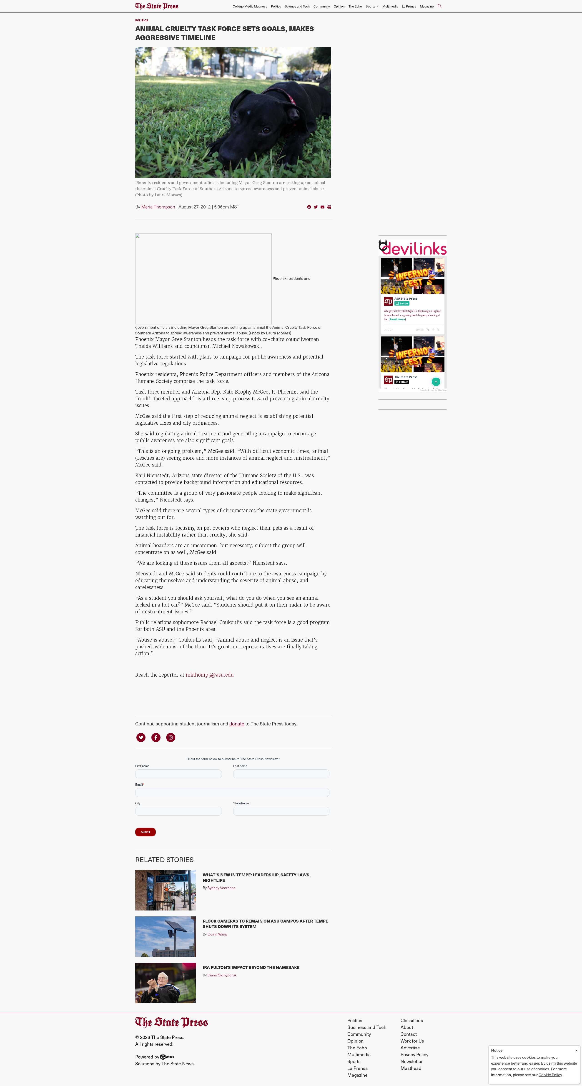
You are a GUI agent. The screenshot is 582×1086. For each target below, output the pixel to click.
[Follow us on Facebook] (156, 737)
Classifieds (412, 1020)
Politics (276, 6)
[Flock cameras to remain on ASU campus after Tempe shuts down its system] (165, 936)
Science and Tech (297, 6)
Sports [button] (371, 6)
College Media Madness (250, 6)
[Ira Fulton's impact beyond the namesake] (165, 983)
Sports (354, 1061)
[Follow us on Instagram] (170, 737)
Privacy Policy (414, 1054)
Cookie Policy (550, 1075)
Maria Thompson (158, 206)
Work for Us (412, 1040)
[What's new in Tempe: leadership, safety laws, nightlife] (165, 890)
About (407, 1027)
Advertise (410, 1047)
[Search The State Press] (439, 6)
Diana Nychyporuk (222, 975)
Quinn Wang (217, 934)
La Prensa (409, 6)
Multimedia (390, 6)
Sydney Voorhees (222, 887)
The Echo (355, 6)
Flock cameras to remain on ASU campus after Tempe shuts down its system (265, 923)
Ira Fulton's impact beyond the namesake (251, 967)
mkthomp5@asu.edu (210, 675)
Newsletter (412, 1061)
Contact (409, 1034)
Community (322, 6)
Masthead (411, 1068)
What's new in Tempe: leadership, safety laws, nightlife (257, 877)
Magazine (427, 6)
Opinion (339, 6)
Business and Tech (366, 1027)
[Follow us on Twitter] (141, 737)
